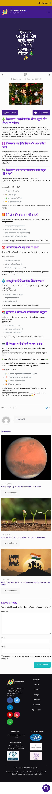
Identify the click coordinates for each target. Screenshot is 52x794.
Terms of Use (18, 768)
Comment (5, 611)
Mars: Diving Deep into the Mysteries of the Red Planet (21, 487)
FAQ (36, 768)
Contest (36, 705)
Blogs (36, 694)
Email (3, 647)
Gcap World (17, 79)
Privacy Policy (29, 768)
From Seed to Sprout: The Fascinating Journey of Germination (23, 537)
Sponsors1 (36, 710)
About (36, 689)
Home (36, 684)
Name (3, 637)
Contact (36, 699)
